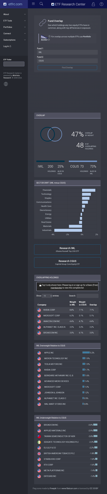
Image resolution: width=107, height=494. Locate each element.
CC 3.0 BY (94, 488)
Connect (7, 33)
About (6, 14)
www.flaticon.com (69, 488)
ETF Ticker (7, 60)
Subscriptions (9, 40)
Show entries (47, 296)
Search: (72, 296)
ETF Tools (7, 21)
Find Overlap (67, 67)
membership (56, 288)
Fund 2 (40, 57)
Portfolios (7, 27)
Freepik (53, 488)
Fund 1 (40, 48)
